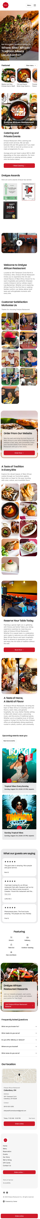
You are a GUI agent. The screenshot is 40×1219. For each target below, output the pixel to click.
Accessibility (7, 1183)
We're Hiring (7, 1160)
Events (5, 1154)
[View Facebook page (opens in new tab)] (4, 1192)
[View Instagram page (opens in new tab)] (7, 1192)
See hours (32, 1118)
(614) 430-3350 (9, 1107)
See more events (9, 741)
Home (5, 1146)
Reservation (7, 1151)
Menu (29, 5)
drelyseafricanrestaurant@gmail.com (15, 1111)
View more (7, 894)
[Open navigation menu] (35, 5)
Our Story (6, 1157)
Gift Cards (6, 1163)
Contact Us (7, 1165)
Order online (19, 1124)
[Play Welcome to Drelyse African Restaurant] (19, 243)
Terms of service (8, 1180)
